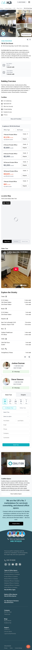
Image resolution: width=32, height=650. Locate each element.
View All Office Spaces (10, 596)
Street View (25, 241)
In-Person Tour (9, 408)
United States (8, 8)
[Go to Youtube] (12, 564)
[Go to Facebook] (19, 564)
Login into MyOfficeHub (10, 633)
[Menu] (29, 2)
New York (19, 8)
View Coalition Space (16, 493)
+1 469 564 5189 (18, 382)
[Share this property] (29, 357)
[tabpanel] (16, 422)
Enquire (25, 139)
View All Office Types (9, 589)
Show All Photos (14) (26, 34)
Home (1, 8)
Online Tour (23, 408)
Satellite (16, 241)
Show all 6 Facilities (16, 119)
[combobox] (16, 412)
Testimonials (7, 614)
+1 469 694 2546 (18, 366)
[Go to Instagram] (5, 564)
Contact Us (7, 629)
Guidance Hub (7, 622)
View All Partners (8, 602)
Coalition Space (6, 41)
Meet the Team (8, 612)
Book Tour (16, 444)
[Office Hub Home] (6, 2)
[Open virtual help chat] (28, 646)
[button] (16, 23)
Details (24, 134)
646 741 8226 (17, 368)
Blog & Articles (7, 620)
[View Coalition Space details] (3, 34)
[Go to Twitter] (9, 564)
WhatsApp (17, 371)
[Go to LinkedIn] (16, 564)
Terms (11, 648)
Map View (7, 241)
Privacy (5, 648)
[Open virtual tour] (25, 357)
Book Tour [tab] (8, 395)
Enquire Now (16, 523)
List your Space (8, 631)
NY (14, 8)
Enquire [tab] (23, 395)
